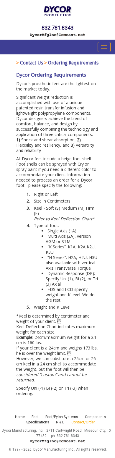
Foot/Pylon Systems (61, 417)
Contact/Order (83, 422)
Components (95, 417)
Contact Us (31, 63)
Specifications (37, 422)
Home (20, 417)
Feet (35, 417)
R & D (60, 422)
